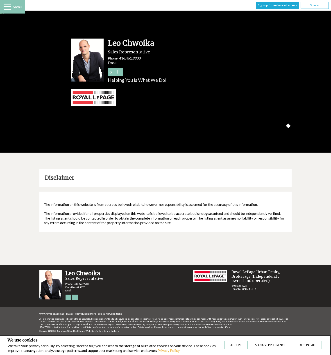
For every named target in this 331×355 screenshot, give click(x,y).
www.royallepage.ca (51, 313)
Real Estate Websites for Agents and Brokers (96, 331)
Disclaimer (88, 313)
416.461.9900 (130, 58)
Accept (236, 345)
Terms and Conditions (109, 313)
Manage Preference (270, 345)
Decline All (307, 345)
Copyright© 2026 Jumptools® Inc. (56, 331)
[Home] (165, 98)
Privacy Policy (169, 350)
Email (112, 62)
